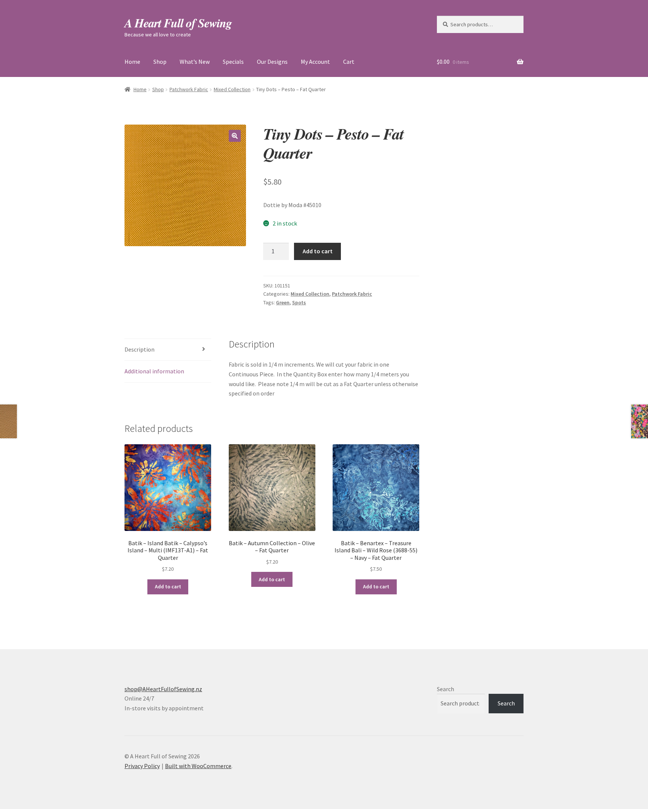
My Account (315, 61)
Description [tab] (139, 349)
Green (283, 302)
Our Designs (272, 61)
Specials (233, 61)
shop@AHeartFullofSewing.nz (163, 689)
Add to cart (318, 251)
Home (132, 61)
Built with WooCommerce (198, 766)
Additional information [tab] (154, 371)
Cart (348, 61)
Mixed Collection (232, 89)
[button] (235, 136)
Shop (159, 61)
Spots (299, 302)
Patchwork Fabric (189, 89)
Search (445, 689)
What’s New (195, 61)
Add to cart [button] (168, 586)
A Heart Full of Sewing (178, 22)
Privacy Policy (142, 766)
